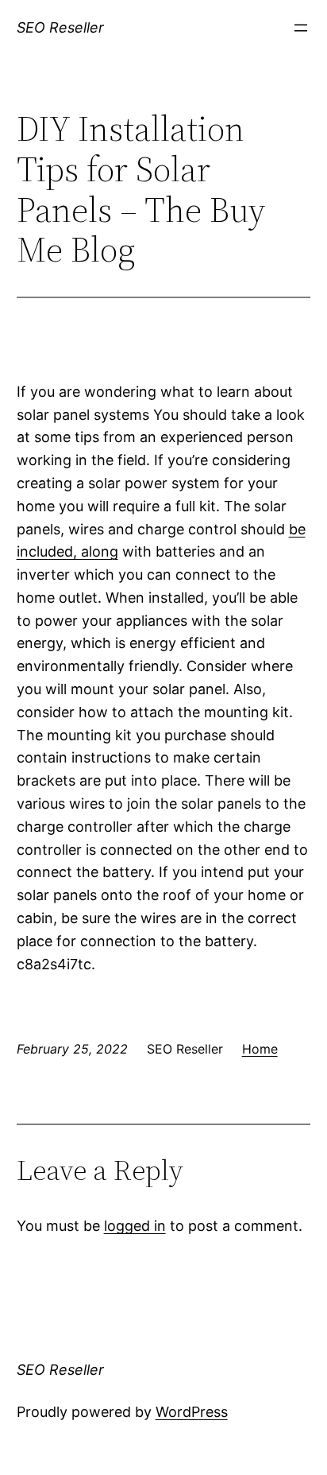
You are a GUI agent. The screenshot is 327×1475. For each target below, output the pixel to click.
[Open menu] (300, 27)
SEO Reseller (60, 27)
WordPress (192, 1411)
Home (260, 1049)
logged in (135, 1225)
